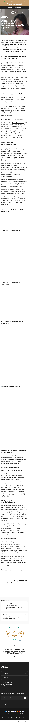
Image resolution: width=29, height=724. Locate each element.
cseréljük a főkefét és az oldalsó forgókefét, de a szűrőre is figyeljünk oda (14, 581)
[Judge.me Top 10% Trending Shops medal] (21, 634)
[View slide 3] (16, 656)
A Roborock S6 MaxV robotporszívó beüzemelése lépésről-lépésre (14, 607)
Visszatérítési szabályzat (6, 717)
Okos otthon (5, 17)
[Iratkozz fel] (25, 697)
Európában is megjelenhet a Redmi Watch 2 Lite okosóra (13, 617)
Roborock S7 (4, 64)
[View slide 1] (13, 656)
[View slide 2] (14, 656)
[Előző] (2, 7)
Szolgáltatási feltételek (23, 717)
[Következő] (27, 7)
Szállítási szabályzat (14, 717)
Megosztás (6, 600)
